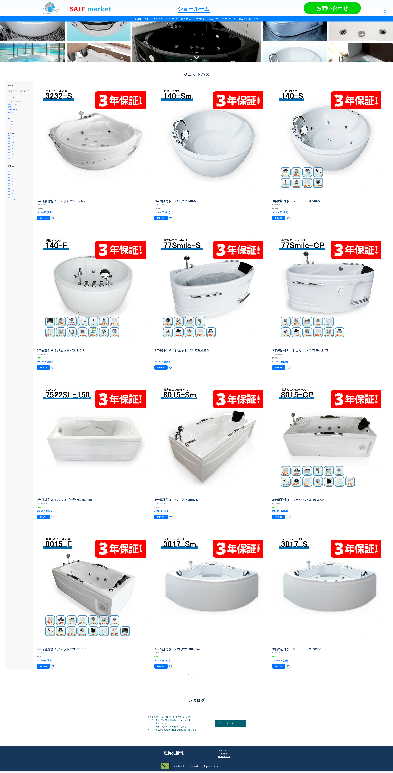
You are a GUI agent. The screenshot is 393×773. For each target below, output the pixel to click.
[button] (332, 8)
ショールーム (194, 9)
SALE (256, 19)
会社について (224, 756)
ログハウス (158, 19)
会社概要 (138, 19)
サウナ (147, 19)
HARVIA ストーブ (228, 19)
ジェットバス (213, 19)
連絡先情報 (174, 753)
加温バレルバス (245, 19)
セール (224, 753)
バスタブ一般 (200, 19)
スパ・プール (186, 19)
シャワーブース (171, 19)
